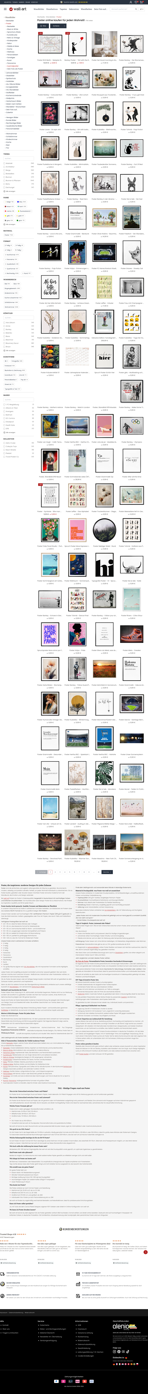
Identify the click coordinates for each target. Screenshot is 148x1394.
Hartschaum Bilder (13, 101)
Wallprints (10, 98)
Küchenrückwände (13, 95)
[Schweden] (134, 1364)
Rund (9, 60)
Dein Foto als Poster (15, 69)
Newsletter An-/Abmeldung (51, 1337)
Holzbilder (10, 81)
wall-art (6, 898)
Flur (7, 148)
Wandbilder (10, 17)
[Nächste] (146, 1252)
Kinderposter (12, 40)
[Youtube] (123, 1351)
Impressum (3, 1313)
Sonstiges (11, 57)
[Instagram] (114, 1351)
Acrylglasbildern (110, 910)
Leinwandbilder (12, 73)
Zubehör (9, 112)
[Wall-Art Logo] (17, 9)
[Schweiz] (128, 1364)
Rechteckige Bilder (13, 123)
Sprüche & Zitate (14, 32)
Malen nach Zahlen (14, 104)
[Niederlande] (123, 1364)
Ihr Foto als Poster (82, 961)
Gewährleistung (84, 1348)
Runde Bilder (11, 120)
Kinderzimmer (11, 139)
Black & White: (8, 1050)
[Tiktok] (127, 1351)
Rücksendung (83, 1337)
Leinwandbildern (93, 947)
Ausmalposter (13, 66)
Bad (7, 145)
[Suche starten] (136, 9)
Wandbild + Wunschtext (15, 107)
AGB (79, 1325)
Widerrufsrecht (29, 1313)
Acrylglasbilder (12, 87)
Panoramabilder (12, 129)
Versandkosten (12, 1273)
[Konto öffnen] (130, 2)
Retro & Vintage (13, 38)
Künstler (34, 2)
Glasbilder (10, 75)
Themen (15, 2)
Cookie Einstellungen (86, 1356)
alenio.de (116, 1333)
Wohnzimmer (11, 134)
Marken (21, 2)
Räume (27, 2)
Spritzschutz (11, 78)
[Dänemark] (126, 1364)
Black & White (12, 29)
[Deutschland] (114, 1364)
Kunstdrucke (12, 35)
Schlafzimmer (11, 136)
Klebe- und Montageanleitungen (53, 1329)
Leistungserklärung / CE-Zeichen (90, 1352)
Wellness (10, 52)
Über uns (6, 1329)
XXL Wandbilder (12, 90)
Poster (8, 23)
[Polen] (137, 1364)
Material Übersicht (47, 1333)
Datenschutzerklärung (16, 1313)
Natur (9, 43)
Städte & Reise (13, 46)
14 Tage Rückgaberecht (91, 1273)
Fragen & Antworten (10, 1333)
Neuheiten (7, 2)
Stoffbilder (10, 92)
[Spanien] (131, 1364)
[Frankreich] (117, 1364)
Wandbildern (14, 987)
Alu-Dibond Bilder (13, 84)
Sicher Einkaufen (13, 1283)
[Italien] (120, 1364)
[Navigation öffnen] (5, 9)
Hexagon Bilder (12, 117)
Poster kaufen (84, 1054)
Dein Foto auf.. (11, 109)
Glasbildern (119, 953)
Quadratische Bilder (14, 126)
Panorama (11, 63)
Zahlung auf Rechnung (91, 1295)
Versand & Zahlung (85, 1333)
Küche (9, 49)
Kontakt (5, 1325)
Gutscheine (44, 1325)
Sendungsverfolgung (48, 1340)
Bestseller (10, 21)
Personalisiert (12, 55)
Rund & (5, 1081)
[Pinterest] (119, 1351)
